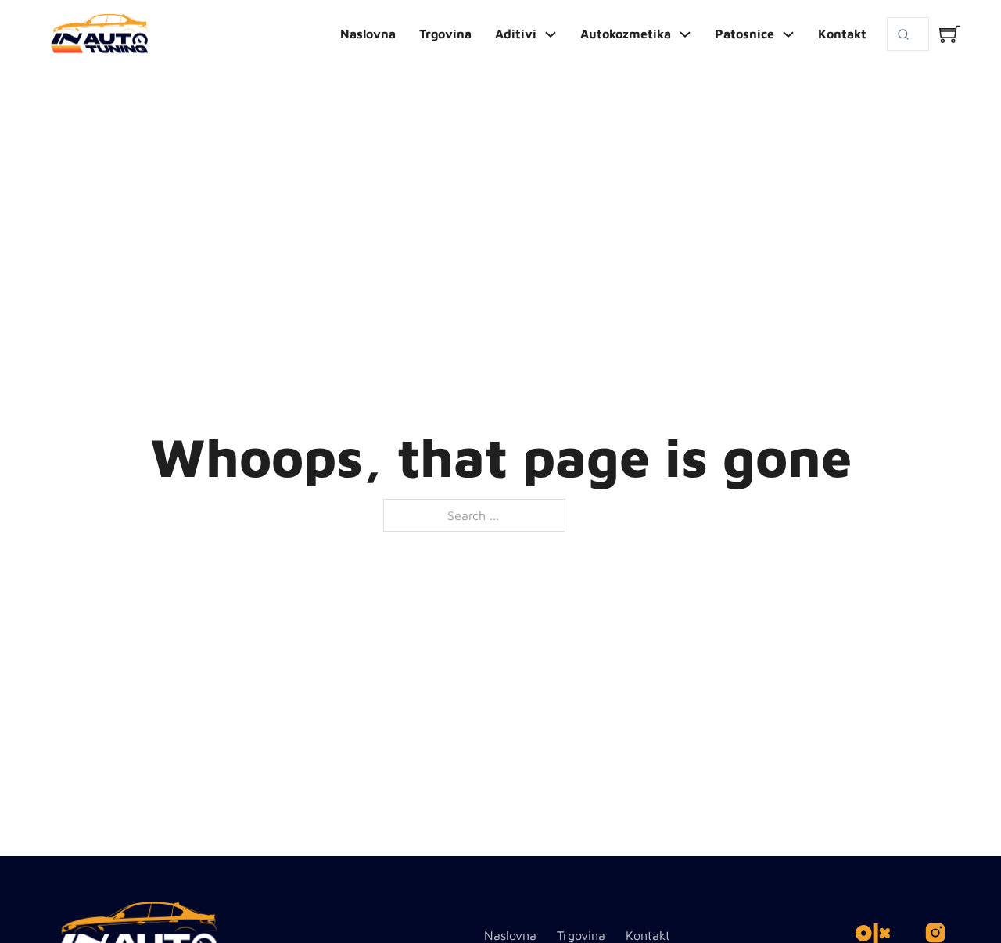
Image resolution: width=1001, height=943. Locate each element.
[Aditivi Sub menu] (550, 34)
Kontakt (842, 34)
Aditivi (515, 34)
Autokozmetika (625, 34)
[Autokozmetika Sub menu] (685, 34)
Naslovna (368, 34)
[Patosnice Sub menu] (788, 34)
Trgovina (445, 34)
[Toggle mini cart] (949, 34)
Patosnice (744, 34)
